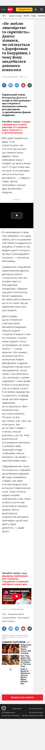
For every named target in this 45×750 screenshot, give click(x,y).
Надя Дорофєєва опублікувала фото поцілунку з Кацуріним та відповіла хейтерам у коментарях (15, 579)
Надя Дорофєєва (9, 617)
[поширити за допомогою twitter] (10, 85)
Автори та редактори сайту (32, 715)
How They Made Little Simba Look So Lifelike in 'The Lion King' (26, 661)
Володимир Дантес (13, 97)
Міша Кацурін (24, 617)
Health (26, 16)
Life (4, 16)
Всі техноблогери (36, 712)
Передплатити (25, 9)
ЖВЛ (15, 100)
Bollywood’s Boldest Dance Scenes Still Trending (26, 649)
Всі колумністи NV (36, 708)
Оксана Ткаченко (17, 609)
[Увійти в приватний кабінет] (35, 9)
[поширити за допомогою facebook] (4, 85)
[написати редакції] (23, 85)
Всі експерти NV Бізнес (10, 715)
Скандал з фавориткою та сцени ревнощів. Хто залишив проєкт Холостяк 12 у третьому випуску (16, 127)
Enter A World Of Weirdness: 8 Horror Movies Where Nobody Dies (25, 676)
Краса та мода (15, 16)
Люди (33, 16)
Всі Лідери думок (8, 712)
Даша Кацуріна (8, 621)
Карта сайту (17, 708)
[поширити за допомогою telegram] (17, 85)
